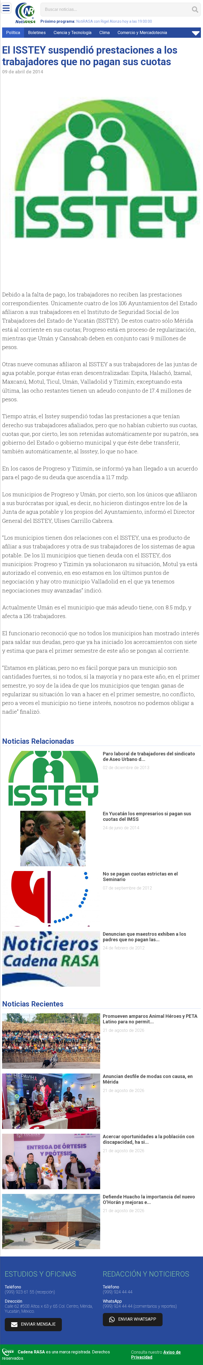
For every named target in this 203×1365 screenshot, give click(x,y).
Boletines (37, 32)
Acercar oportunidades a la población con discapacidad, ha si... (148, 1139)
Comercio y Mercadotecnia (142, 32)
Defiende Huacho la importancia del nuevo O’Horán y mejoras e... (149, 1199)
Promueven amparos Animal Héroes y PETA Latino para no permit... (150, 1018)
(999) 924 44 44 (117, 1292)
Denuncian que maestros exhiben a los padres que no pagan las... (144, 936)
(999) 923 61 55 (19, 1292)
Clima (104, 32)
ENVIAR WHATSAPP (137, 1319)
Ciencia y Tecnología (72, 32)
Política (13, 32)
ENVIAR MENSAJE (38, 1324)
